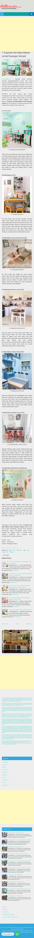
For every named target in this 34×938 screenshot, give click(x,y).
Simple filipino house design (8, 914)
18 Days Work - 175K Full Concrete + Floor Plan (18, 853)
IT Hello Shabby (10, 930)
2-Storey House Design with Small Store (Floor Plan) (19, 888)
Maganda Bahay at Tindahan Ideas (15, 881)
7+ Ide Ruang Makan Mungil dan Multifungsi (20, 609)
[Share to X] (6, 555)
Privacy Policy (5, 911)
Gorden (4, 782)
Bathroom (4, 775)
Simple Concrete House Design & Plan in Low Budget (19, 839)
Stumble (6, 552)
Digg (12, 552)
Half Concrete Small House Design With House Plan (19, 860)
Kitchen (4, 767)
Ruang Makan (14, 547)
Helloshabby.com (6, 79)
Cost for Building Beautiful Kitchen (16, 649)
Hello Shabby (20, 929)
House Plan (4, 764)
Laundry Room (5, 780)
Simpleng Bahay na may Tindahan (15, 895)
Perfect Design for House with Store (16, 832)
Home (17, 624)
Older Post (29, 624)
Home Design (5, 762)
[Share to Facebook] (8, 555)
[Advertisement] (17, 34)
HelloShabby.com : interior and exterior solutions (21, 927)
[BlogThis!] (5, 555)
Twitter (20, 550)
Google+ (27, 550)
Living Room (5, 769)
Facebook (13, 550)
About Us (4, 906)
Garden (4, 777)
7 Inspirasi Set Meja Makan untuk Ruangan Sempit (16, 54)
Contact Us (4, 909)
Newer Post (5, 624)
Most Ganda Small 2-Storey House (15, 874)
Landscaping (5, 785)
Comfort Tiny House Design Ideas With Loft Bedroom (19, 867)
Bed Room (4, 772)
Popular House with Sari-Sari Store (15, 846)
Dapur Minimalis (7, 547)
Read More (16, 570)
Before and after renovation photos (10, 917)
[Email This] (3, 555)
